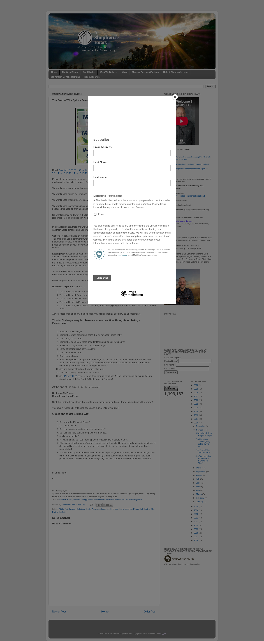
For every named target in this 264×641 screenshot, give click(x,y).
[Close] (175, 97)
